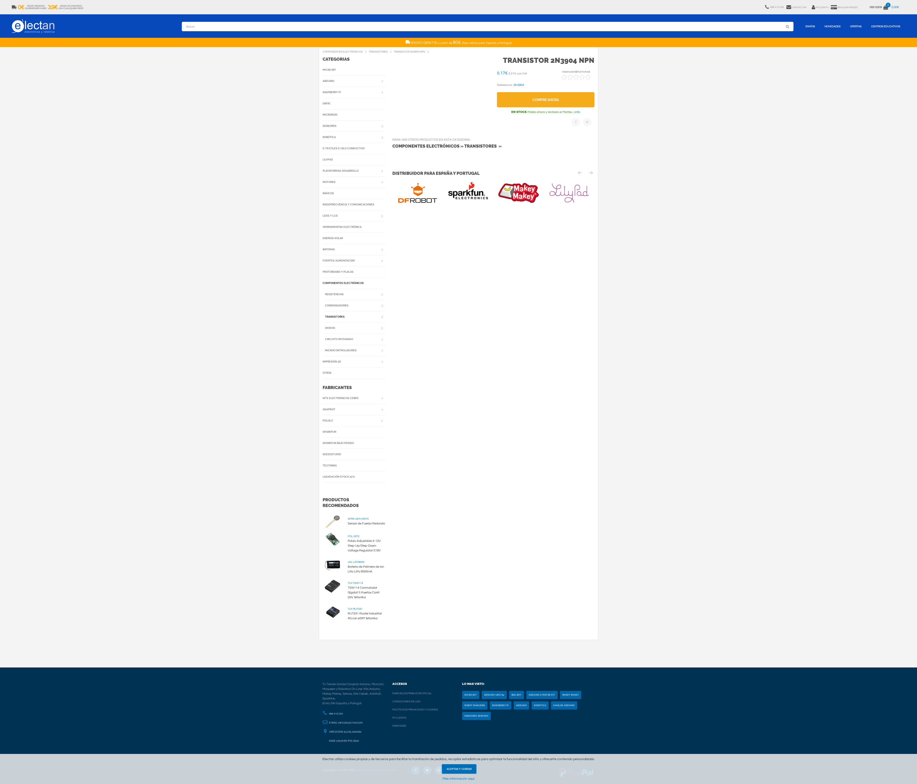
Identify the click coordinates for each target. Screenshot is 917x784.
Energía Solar (333, 238)
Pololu (328, 420)
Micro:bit (329, 69)
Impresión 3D (332, 361)
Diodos (330, 328)
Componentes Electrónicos (343, 283)
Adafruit (329, 409)
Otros (327, 372)
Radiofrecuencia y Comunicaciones (348, 204)
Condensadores (336, 305)
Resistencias (334, 294)
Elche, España (353, 732)
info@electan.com (350, 723)
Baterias (329, 249)
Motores (329, 182)
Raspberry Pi (332, 92)
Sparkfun (329, 431)
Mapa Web (399, 726)
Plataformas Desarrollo (341, 170)
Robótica (329, 137)
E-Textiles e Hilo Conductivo (344, 148)
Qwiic (327, 103)
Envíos (810, 26)
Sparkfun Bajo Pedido (338, 443)
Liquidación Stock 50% (339, 476)
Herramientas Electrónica (342, 227)
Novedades (833, 26)
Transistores (335, 316)
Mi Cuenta (399, 717)
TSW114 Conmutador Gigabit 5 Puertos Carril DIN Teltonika (363, 592)
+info (576, 112)
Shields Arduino (564, 705)
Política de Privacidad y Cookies (415, 709)
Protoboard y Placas (338, 271)
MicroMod (330, 114)
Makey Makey (570, 695)
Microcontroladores (341, 350)
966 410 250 (336, 714)
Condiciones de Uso (406, 701)
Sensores (329, 126)
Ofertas (856, 26)
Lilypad (328, 159)
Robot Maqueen (474, 705)
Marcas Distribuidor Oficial (412, 693)
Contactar (799, 7)
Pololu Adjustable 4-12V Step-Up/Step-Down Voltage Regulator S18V (364, 545)
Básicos (328, 193)
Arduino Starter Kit (542, 695)
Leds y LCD (330, 215)
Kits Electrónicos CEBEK (340, 398)
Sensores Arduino (476, 716)
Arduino (328, 81)
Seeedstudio (332, 454)
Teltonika (330, 465)
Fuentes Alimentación (339, 260)
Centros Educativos (885, 26)
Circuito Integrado (339, 339)
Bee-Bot (517, 695)
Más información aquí (458, 778)
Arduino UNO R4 (494, 695)
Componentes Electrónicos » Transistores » (447, 146)
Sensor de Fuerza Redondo (366, 523)
